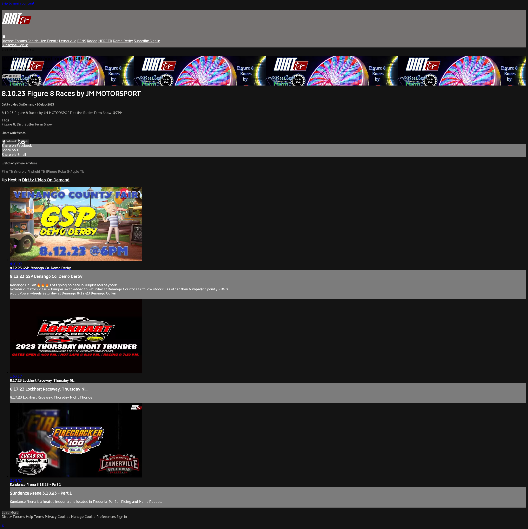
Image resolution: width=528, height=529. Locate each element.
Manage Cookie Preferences (94, 517)
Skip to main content (18, 4)
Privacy (51, 517)
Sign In (23, 45)
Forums (21, 41)
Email (25, 142)
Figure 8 (8, 125)
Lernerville (67, 41)
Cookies (64, 517)
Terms (39, 517)
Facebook (10, 142)
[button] (3, 36)
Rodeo (92, 41)
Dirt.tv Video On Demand (18, 105)
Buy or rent (11, 76)
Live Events (48, 41)
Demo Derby (123, 41)
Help (30, 517)
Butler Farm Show (38, 125)
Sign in (155, 41)
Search (33, 41)
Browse (8, 41)
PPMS (81, 41)
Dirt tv (7, 517)
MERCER (105, 41)
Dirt (20, 125)
